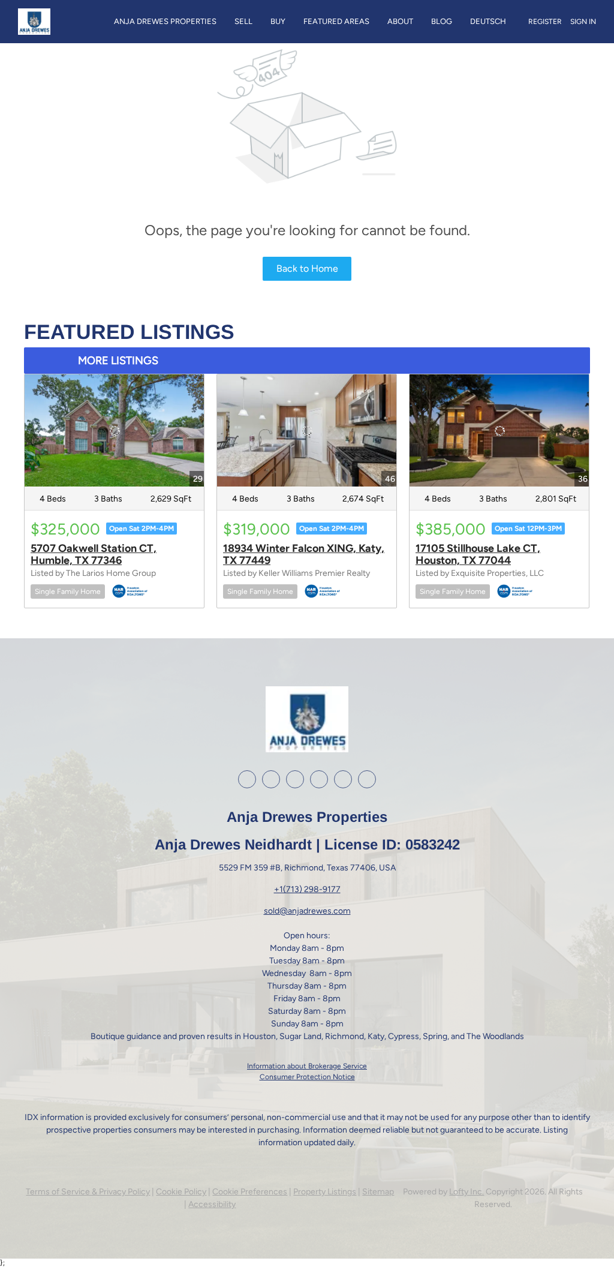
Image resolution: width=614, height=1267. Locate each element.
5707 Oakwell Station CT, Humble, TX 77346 (93, 554)
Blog (441, 21)
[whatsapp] (367, 779)
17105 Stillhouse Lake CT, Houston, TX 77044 (478, 554)
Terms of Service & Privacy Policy (88, 1192)
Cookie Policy (181, 1192)
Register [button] (545, 21)
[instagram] (295, 779)
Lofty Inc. (466, 1192)
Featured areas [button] (336, 21)
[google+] (343, 779)
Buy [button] (277, 21)
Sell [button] (243, 21)
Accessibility (212, 1204)
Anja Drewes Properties (165, 21)
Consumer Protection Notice (307, 1077)
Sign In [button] (583, 21)
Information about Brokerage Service (307, 1066)
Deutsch (488, 21)
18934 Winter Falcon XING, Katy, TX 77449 (303, 554)
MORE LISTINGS (118, 360)
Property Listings (324, 1192)
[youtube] (319, 779)
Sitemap (378, 1192)
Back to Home (307, 268)
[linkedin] (271, 779)
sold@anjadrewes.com (307, 911)
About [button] (400, 21)
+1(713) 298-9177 (307, 889)
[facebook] (247, 779)
